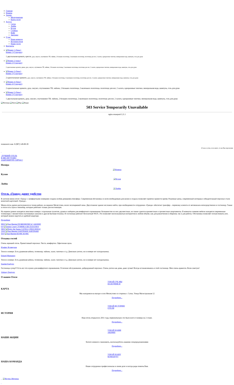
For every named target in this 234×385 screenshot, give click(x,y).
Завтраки (14, 35)
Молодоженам (17, 17)
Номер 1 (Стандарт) (14, 52)
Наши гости (16, 44)
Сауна (13, 24)
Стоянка (14, 31)
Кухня (13, 28)
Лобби (13, 26)
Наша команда (17, 39)
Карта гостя (15, 20)
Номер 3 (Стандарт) (14, 74)
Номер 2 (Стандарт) (14, 63)
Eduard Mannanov (8, 256)
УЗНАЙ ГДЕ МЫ (115, 283)
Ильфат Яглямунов (9, 247)
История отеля (17, 42)
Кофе (13, 33)
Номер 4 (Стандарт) (14, 84)
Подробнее (5, 220)
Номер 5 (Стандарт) (14, 95)
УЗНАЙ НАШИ (114, 331)
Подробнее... (117, 298)
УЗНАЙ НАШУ (114, 355)
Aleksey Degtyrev (8, 272)
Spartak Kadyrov (7, 264)
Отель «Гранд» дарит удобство (21, 193)
